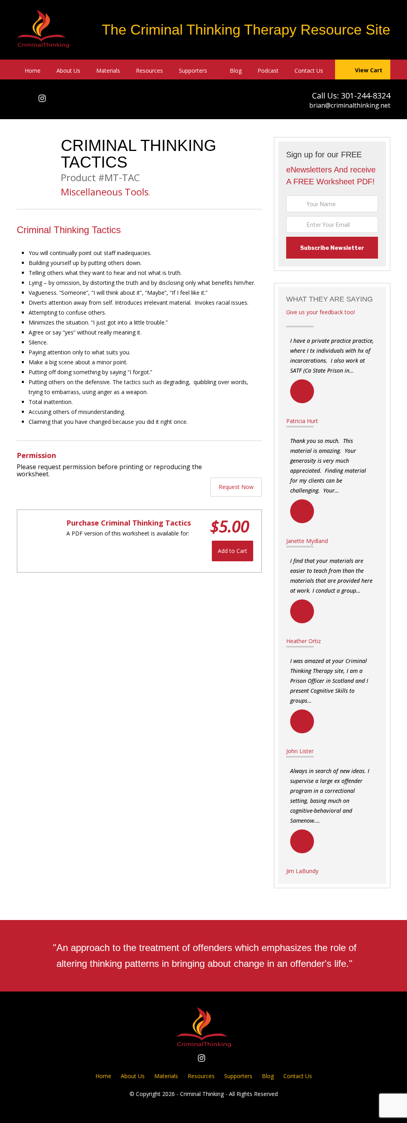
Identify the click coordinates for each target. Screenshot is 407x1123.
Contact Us (309, 70)
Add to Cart (232, 551)
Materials (108, 70)
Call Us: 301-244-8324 (351, 95)
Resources (149, 70)
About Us (68, 70)
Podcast (268, 70)
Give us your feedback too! (320, 312)
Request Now (236, 487)
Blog (236, 70)
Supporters (193, 70)
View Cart (368, 70)
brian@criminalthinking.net (349, 105)
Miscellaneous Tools (105, 192)
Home (33, 70)
